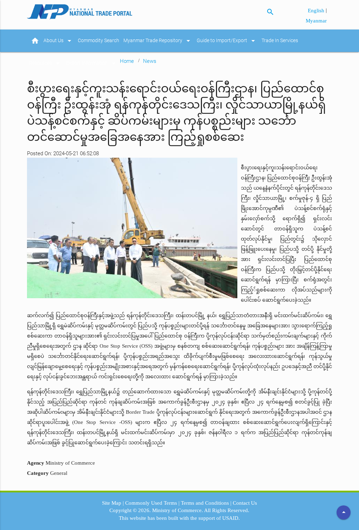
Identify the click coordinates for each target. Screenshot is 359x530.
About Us (58, 41)
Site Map (111, 503)
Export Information (92, 63)
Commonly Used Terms (151, 503)
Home (127, 61)
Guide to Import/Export (227, 41)
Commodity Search (98, 41)
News (149, 61)
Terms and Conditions (205, 503)
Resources (45, 63)
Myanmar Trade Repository (157, 41)
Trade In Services (280, 41)
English (317, 10)
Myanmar (316, 21)
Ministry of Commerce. (177, 510)
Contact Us (245, 503)
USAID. (231, 518)
